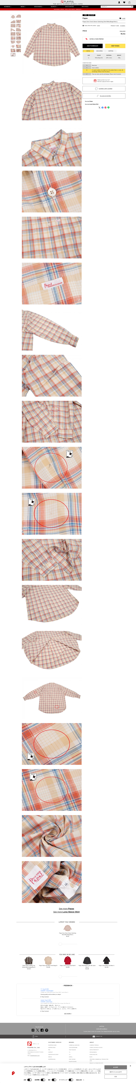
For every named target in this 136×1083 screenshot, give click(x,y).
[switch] (43, 1080)
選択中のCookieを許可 (116, 1072)
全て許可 (115, 1067)
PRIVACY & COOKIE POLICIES (96, 1063)
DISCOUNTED (69, 6)
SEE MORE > (68, 1013)
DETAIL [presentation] (88, 51)
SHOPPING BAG (51, 1059)
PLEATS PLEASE (72, 1061)
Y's (69, 1052)
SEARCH (53, 6)
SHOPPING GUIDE (52, 1045)
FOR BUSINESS (93, 1052)
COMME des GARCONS (74, 1045)
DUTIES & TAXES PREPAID (70, 9)
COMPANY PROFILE (94, 1045)
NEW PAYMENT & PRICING (59, 9)
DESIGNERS (38, 6)
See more (89, 101)
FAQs (36, 1036)
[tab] (88, 51)
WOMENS (7, 6)
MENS (22, 6)
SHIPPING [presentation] (110, 51)
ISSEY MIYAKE (72, 1059)
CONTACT (50, 1052)
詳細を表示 (79, 1080)
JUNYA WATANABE (73, 1047)
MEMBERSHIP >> (79, 9)
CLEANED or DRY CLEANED (105, 88)
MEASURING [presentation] (99, 51)
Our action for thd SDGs (105, 96)
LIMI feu (70, 1056)
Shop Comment (45, 996)
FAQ (49, 1049)
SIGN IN (50, 1056)
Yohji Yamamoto (72, 1049)
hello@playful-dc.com (35, 1055)
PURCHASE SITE (93, 1054)
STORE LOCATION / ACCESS (96, 1047)
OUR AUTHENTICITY (94, 1049)
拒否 (116, 1076)
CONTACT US (98, 1036)
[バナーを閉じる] (130, 1065)
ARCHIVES (85, 6)
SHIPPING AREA (51, 1047)
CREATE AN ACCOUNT (53, 1054)
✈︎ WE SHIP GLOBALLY (101, 1029)
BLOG (91, 1056)
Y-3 (69, 1054)
